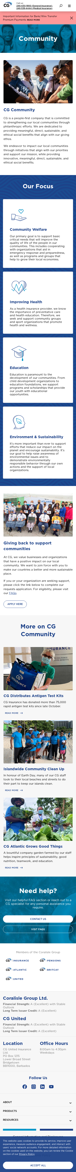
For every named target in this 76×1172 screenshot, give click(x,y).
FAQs (12, 593)
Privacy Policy (26, 1154)
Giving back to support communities (27, 546)
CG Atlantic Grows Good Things (33, 846)
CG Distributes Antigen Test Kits (33, 696)
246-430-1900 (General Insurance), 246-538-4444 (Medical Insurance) (34, 7)
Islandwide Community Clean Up (34, 769)
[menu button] (69, 6)
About (7, 1102)
